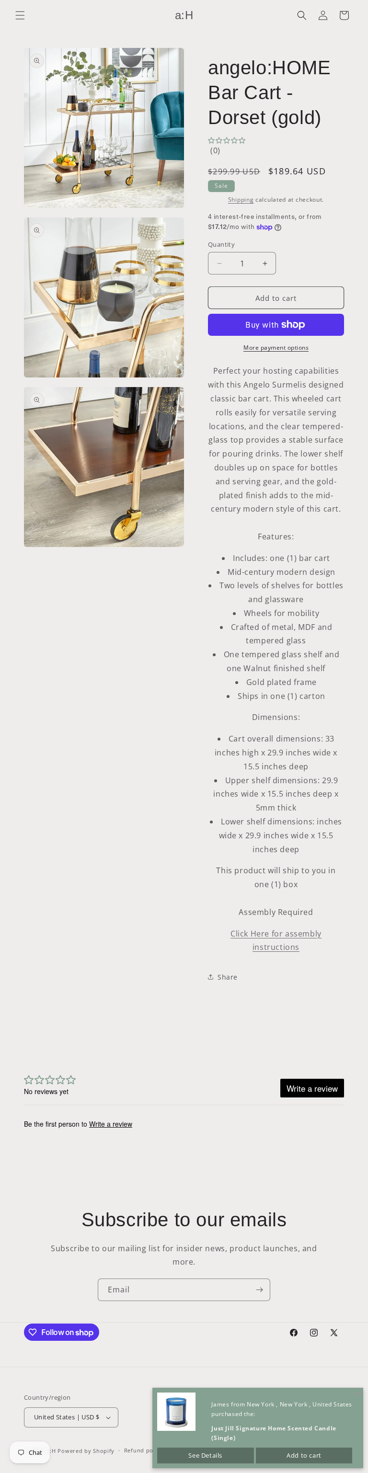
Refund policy (143, 1450)
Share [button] (228, 977)
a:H (51, 1450)
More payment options (276, 347)
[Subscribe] (259, 1290)
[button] (20, 15)
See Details (205, 1455)
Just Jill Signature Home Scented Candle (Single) (273, 1433)
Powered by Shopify (86, 1450)
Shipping (241, 199)
